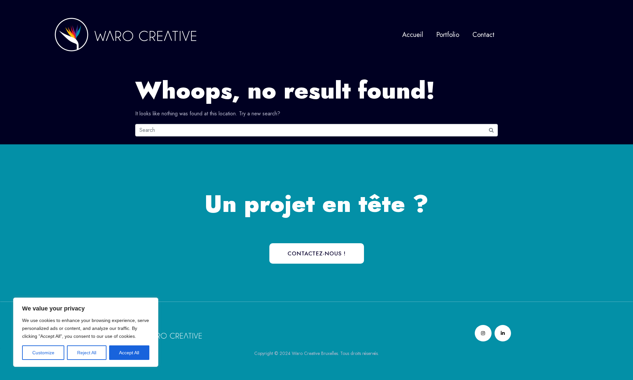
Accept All (129, 352)
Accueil (412, 35)
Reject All (86, 352)
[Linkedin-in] (503, 333)
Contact (483, 35)
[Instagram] (483, 333)
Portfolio (447, 35)
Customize (43, 352)
